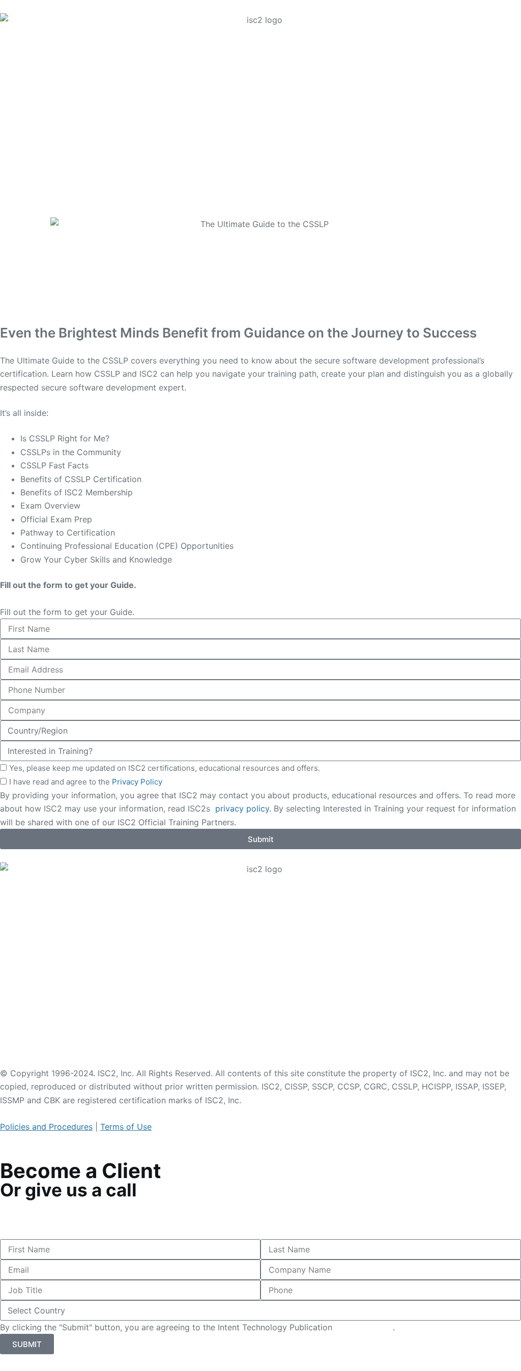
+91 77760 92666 (36, 1219)
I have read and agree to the (85, 782)
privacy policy (241, 808)
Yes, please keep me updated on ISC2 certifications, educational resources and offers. (164, 768)
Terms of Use (126, 1127)
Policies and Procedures (46, 1127)
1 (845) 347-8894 (37, 1205)
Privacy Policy (137, 782)
